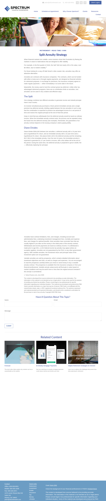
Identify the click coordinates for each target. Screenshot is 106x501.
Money (31, 497)
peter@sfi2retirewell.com (52, 2)
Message (8, 311)
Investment (33, 488)
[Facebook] (84, 2)
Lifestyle (32, 499)
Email (56, 300)
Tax (30, 495)
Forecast (7, 366)
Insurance (32, 492)
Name (7, 300)
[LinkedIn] (81, 2)
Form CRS (53, 485)
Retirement (33, 486)
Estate (31, 490)
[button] (36, 11)
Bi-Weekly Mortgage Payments (46, 366)
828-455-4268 (14, 488)
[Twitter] (77, 2)
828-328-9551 (69, 2)
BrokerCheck (92, 489)
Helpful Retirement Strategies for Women (81, 366)
